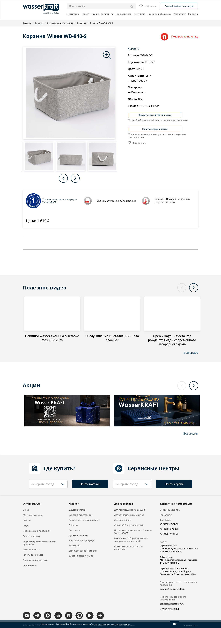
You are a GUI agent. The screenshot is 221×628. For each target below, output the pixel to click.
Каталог (105, 13)
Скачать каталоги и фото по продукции (128, 547)
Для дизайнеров (122, 520)
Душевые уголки (77, 509)
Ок (174, 624)
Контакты (193, 13)
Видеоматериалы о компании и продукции (39, 543)
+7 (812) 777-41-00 (169, 533)
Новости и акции (90, 13)
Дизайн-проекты (31, 549)
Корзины (134, 48)
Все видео (191, 353)
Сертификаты (30, 565)
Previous (63, 178)
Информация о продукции (36, 530)
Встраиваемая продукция (82, 540)
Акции (26, 525)
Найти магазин (90, 484)
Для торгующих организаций (129, 509)
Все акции (190, 433)
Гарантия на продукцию (35, 560)
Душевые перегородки (80, 514)
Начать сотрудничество (155, 128)
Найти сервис (174, 484)
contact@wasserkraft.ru (172, 589)
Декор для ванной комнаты (83, 550)
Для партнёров (123, 13)
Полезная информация (160, 13)
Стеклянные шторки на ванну (84, 520)
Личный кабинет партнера (179, 6)
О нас (26, 509)
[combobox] (48, 484)
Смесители (74, 530)
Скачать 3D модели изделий (129, 525)
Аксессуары (75, 545)
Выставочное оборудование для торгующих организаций (131, 540)
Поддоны (73, 525)
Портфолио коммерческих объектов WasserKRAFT (133, 532)
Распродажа (180, 13)
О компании (73, 13)
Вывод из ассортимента (81, 555)
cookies (65, 624)
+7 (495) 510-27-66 (169, 524)
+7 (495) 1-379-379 (169, 528)
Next (75, 178)
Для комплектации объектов (129, 514)
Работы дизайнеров (33, 554)
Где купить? (139, 13)
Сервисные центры (170, 509)
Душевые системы (78, 535)
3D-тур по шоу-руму (33, 515)
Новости (27, 520)
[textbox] (43, 484)
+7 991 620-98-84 (169, 609)
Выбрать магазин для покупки (155, 114)
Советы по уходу (31, 536)
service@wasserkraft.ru (172, 603)
